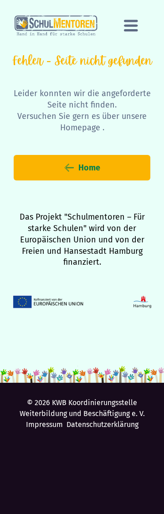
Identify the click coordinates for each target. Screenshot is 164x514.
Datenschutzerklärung (102, 424)
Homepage (80, 128)
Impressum (44, 424)
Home (89, 168)
